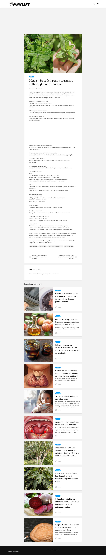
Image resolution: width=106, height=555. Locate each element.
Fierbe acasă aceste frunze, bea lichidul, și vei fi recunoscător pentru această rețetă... (66, 477)
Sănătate (31, 76)
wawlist (59, 307)
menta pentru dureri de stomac (55, 246)
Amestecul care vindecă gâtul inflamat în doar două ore (67, 423)
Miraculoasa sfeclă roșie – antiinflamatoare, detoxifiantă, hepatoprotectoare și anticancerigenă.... (67, 503)
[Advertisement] (53, 21)
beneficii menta (33, 246)
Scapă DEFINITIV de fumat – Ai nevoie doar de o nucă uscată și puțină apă (67, 527)
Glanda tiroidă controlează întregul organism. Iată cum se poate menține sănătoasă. (66, 373)
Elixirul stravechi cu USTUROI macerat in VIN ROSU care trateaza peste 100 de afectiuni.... (67, 349)
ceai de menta (42, 246)
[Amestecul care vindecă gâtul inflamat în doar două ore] (38, 427)
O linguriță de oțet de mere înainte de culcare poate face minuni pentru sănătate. (67, 322)
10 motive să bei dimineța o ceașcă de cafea (66, 397)
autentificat (39, 274)
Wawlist (58, 549)
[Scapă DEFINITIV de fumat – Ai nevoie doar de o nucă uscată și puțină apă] (38, 530)
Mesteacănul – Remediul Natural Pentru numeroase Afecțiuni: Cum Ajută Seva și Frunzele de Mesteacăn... (67, 451)
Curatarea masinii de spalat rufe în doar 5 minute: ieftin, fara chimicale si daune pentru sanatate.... (67, 297)
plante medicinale (68, 246)
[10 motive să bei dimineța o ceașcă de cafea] (38, 401)
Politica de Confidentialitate (13, 551)
